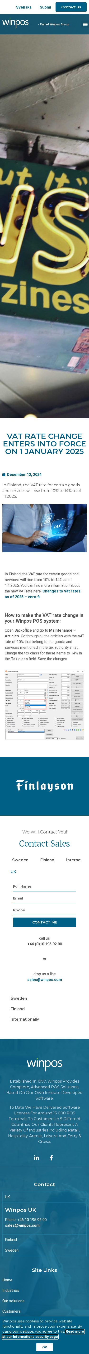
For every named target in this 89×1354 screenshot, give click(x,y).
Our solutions (13, 1301)
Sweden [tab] (20, 860)
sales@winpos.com (44, 979)
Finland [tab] (47, 860)
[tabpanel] (44, 935)
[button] (85, 24)
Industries (10, 1290)
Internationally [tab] (25, 1019)
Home (7, 1280)
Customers (11, 1311)
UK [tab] (13, 872)
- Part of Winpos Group (53, 24)
